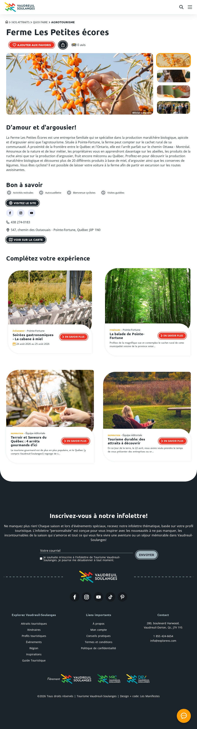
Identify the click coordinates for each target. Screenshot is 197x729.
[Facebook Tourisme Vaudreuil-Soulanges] (74, 596)
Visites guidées (115, 192)
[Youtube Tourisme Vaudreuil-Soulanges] (98, 596)
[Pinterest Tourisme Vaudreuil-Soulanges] (122, 596)
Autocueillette (53, 192)
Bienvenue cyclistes (84, 192)
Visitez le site (25, 203)
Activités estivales (23, 192)
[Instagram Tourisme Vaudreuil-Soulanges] (86, 596)
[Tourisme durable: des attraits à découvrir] (147, 406)
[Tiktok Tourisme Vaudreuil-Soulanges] (110, 596)
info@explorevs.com (163, 640)
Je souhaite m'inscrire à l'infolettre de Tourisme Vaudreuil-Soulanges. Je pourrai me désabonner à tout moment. (81, 559)
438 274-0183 (20, 222)
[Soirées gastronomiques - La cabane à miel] (50, 303)
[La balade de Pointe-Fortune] (147, 301)
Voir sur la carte (28, 240)
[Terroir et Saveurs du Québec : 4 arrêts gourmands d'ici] (50, 404)
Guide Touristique (34, 660)
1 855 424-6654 (163, 636)
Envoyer (146, 555)
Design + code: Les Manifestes (140, 696)
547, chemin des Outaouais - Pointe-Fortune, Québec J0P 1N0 (55, 230)
